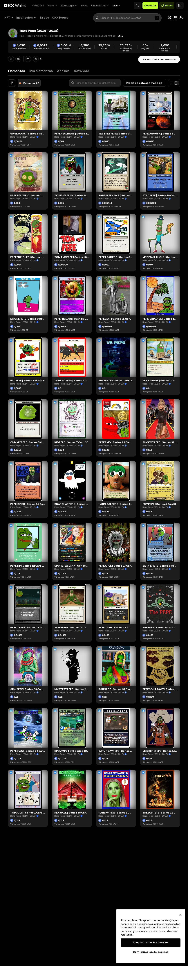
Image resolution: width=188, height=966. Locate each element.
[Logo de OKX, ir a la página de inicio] (15, 5)
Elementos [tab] (16, 71)
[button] (137, 5)
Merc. (51, 5)
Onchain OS (98, 5)
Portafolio (38, 5)
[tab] (41, 71)
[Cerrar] (180, 915)
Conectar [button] (150, 5)
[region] (150, 936)
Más (115, 5)
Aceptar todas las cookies (150, 942)
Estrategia (67, 5)
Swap (84, 5)
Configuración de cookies (150, 952)
